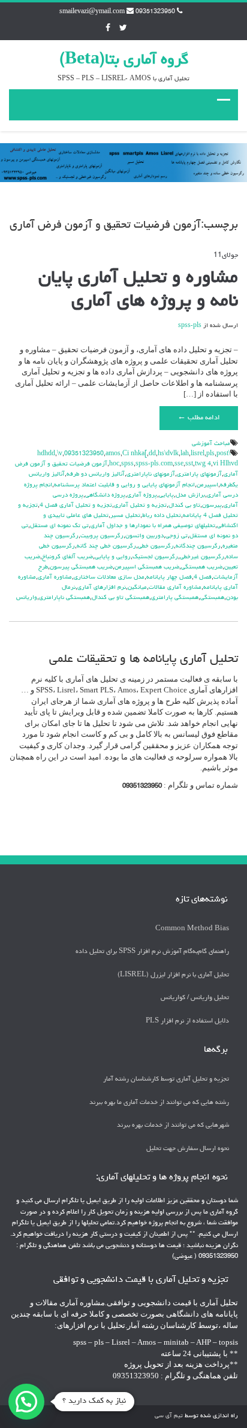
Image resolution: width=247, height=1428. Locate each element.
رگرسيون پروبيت (101, 536)
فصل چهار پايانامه (169, 577)
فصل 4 (203, 577)
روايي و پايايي (113, 557)
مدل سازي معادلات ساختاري (109, 577)
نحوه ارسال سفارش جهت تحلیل (187, 1148)
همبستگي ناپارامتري (64, 597)
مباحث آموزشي (211, 443)
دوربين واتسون (144, 536)
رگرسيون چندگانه (198, 546)
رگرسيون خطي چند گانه (106, 546)
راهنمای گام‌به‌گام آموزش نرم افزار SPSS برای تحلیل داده (152, 951)
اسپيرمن (207, 485)
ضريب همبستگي (201, 567)
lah (184, 454)
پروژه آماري (142, 495)
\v (59, 454)
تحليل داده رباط (161, 515)
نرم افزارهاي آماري (101, 587)
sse (178, 464)
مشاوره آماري (55, 577)
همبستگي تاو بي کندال (120, 597)
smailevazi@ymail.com (92, 12)
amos (113, 454)
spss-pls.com (154, 464)
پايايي (166, 495)
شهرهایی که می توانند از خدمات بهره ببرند (173, 1125)
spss (127, 464)
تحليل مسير (125, 515)
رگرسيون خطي (156, 546)
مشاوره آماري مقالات (175, 587)
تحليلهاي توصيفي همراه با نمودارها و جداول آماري (153, 526)
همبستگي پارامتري (174, 597)
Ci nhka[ (134, 454)
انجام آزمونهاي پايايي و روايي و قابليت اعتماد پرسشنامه (124, 485)
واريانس (26, 597)
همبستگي (212, 597)
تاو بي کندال (184, 505)
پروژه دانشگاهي (105, 495)
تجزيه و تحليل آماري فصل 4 (76, 505)
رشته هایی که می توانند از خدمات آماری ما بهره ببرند (159, 1102)
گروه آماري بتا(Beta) (123, 60)
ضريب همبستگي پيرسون (81, 567)
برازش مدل (190, 495)
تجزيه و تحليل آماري (140, 505)
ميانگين (137, 587)
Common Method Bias (192, 929)
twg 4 (203, 464)
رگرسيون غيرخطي (202, 557)
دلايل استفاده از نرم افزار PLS (187, 1021)
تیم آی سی (169, 1416)
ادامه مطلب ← (198, 418)
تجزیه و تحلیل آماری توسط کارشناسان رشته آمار (166, 1079)
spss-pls (189, 325)
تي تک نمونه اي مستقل (59, 526)
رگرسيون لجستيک (155, 557)
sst (189, 464)
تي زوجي (176, 536)
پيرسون (212, 505)
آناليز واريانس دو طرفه (96, 474)
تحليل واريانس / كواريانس (195, 998)
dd (152, 454)
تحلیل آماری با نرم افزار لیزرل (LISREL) (173, 975)
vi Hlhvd (225, 464)
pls (210, 454)
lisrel (197, 454)
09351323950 (84, 454)
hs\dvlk (168, 454)
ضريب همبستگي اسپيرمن (147, 567)
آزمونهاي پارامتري (199, 474)
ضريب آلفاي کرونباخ (67, 557)
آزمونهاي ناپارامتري (150, 474)
